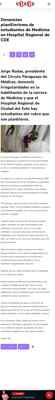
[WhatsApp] (25, 54)
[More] (33, 346)
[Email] (32, 54)
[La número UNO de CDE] (25, 4)
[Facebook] (12, 54)
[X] (19, 54)
